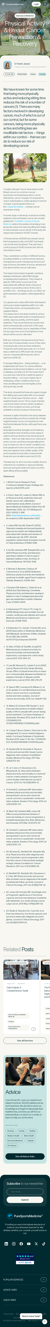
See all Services (25, 1040)
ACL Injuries (12, 1145)
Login (36, 4)
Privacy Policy (9, 1314)
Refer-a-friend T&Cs (39, 1314)
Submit (25, 1200)
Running (11, 1131)
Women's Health (13, 1136)
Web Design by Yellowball (37, 1320)
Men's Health (29, 1136)
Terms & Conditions (23, 1314)
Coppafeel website (15, 207)
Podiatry (31, 1140)
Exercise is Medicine (15, 1140)
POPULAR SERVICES (13, 1279)
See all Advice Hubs (25, 1156)
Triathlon (32, 1131)
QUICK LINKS (9, 1300)
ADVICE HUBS (10, 1290)
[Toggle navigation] (45, 4)
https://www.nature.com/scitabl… (26, 515)
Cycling (21, 1131)
